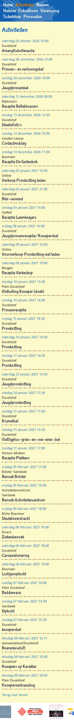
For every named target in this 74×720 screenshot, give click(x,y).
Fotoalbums (28, 11)
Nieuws (42, 5)
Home (8, 5)
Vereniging (49, 11)
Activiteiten (24, 5)
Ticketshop (12, 16)
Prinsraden (32, 16)
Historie (9, 11)
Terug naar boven (15, 695)
